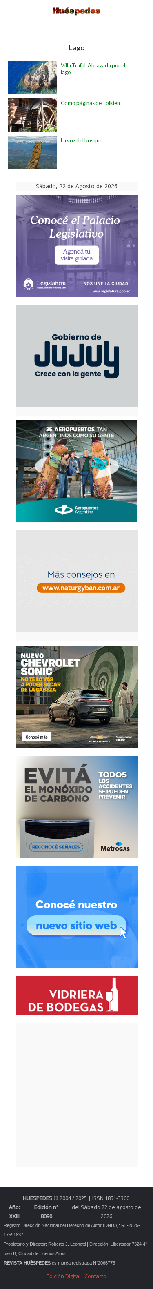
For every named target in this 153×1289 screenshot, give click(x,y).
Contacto (95, 1276)
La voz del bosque (81, 140)
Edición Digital (63, 1276)
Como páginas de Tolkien (90, 103)
